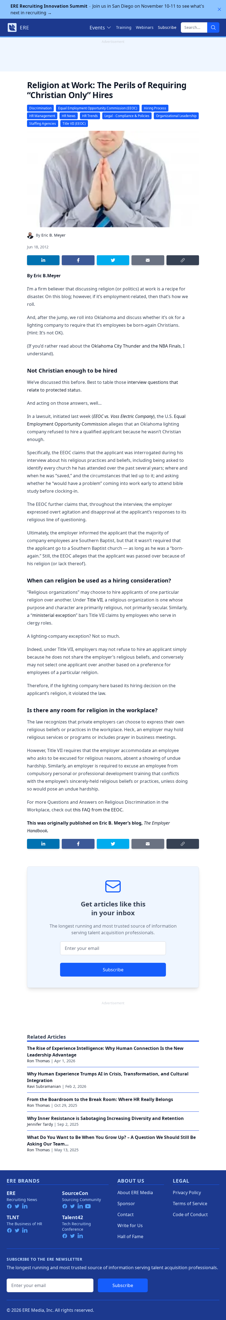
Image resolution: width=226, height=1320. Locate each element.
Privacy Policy (187, 1192)
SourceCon (75, 1193)
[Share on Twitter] (113, 260)
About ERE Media (135, 1192)
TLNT (13, 1217)
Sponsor (126, 1203)
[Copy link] (182, 260)
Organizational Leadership (176, 115)
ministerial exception (54, 615)
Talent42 (72, 1217)
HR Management (42, 115)
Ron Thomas (38, 1060)
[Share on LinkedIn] (43, 260)
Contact (125, 1214)
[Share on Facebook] (78, 260)
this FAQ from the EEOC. (98, 810)
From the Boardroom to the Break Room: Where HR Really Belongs (100, 1099)
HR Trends (90, 115)
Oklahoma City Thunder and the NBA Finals (136, 346)
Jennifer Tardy (40, 1124)
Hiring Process (155, 108)
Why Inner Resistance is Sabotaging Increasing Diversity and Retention (105, 1118)
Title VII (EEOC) (74, 123)
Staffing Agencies (42, 123)
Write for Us (130, 1225)
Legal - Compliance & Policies (126, 115)
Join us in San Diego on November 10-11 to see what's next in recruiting (107, 9)
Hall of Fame (130, 1236)
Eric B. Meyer (53, 235)
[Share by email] (147, 260)
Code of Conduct (190, 1214)
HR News (69, 115)
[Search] (213, 27)
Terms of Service (190, 1203)
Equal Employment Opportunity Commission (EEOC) (97, 108)
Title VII (95, 600)
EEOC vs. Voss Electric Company (123, 416)
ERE (11, 1193)
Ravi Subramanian (44, 1086)
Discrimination (40, 108)
